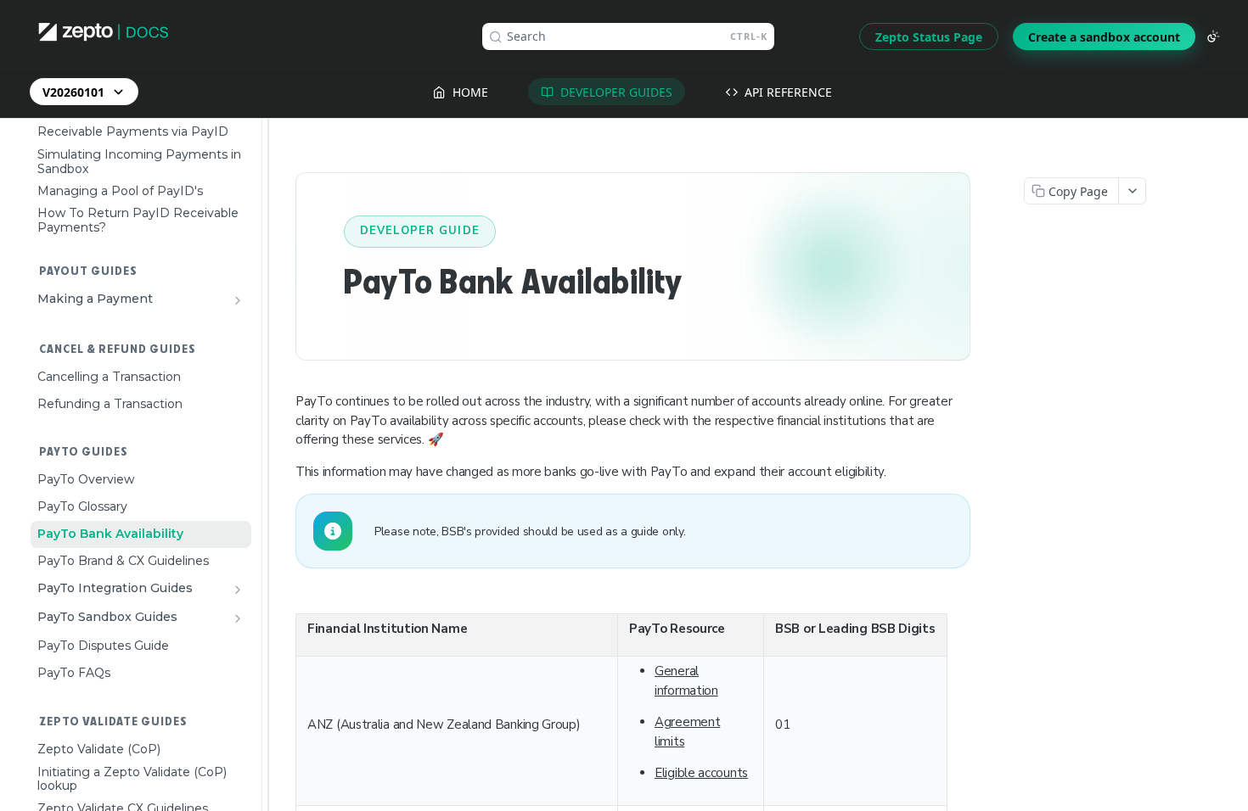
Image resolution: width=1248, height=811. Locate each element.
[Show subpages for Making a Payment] (238, 300)
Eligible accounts (701, 772)
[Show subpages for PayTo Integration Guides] (238, 589)
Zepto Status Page (928, 37)
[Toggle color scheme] (1213, 36)
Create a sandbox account (1104, 37)
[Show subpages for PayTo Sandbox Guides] (238, 618)
